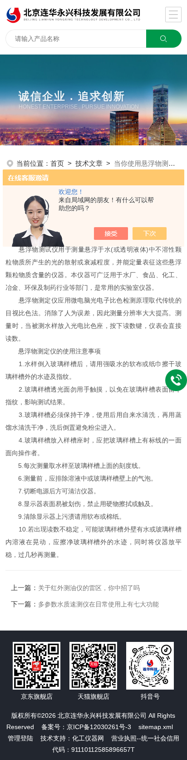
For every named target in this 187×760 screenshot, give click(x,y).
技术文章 (89, 163)
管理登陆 (20, 738)
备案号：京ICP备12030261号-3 (86, 726)
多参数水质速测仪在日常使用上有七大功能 (98, 604)
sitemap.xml (155, 726)
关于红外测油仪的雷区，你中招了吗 (89, 587)
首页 (57, 163)
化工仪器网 (88, 738)
